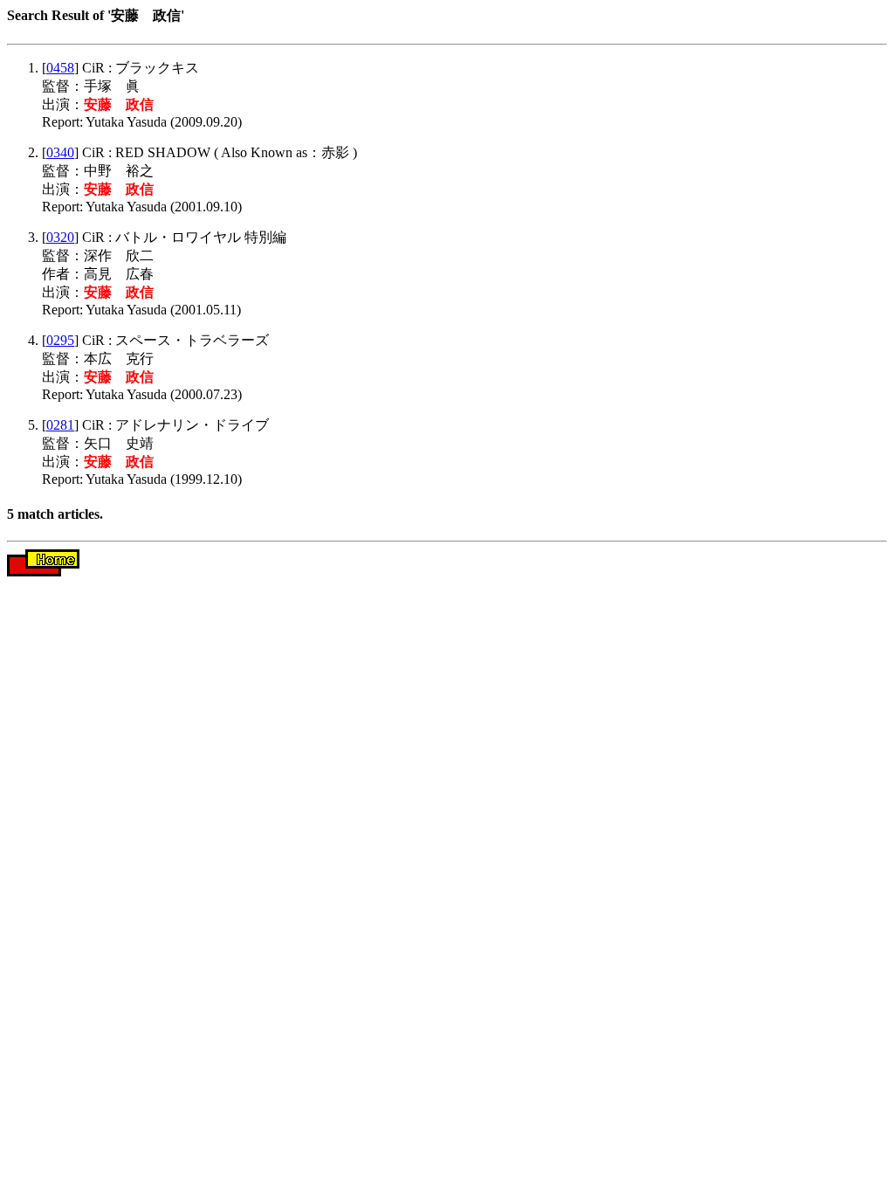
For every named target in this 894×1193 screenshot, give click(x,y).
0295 (60, 340)
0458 (60, 67)
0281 (60, 424)
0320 (60, 237)
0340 (60, 152)
